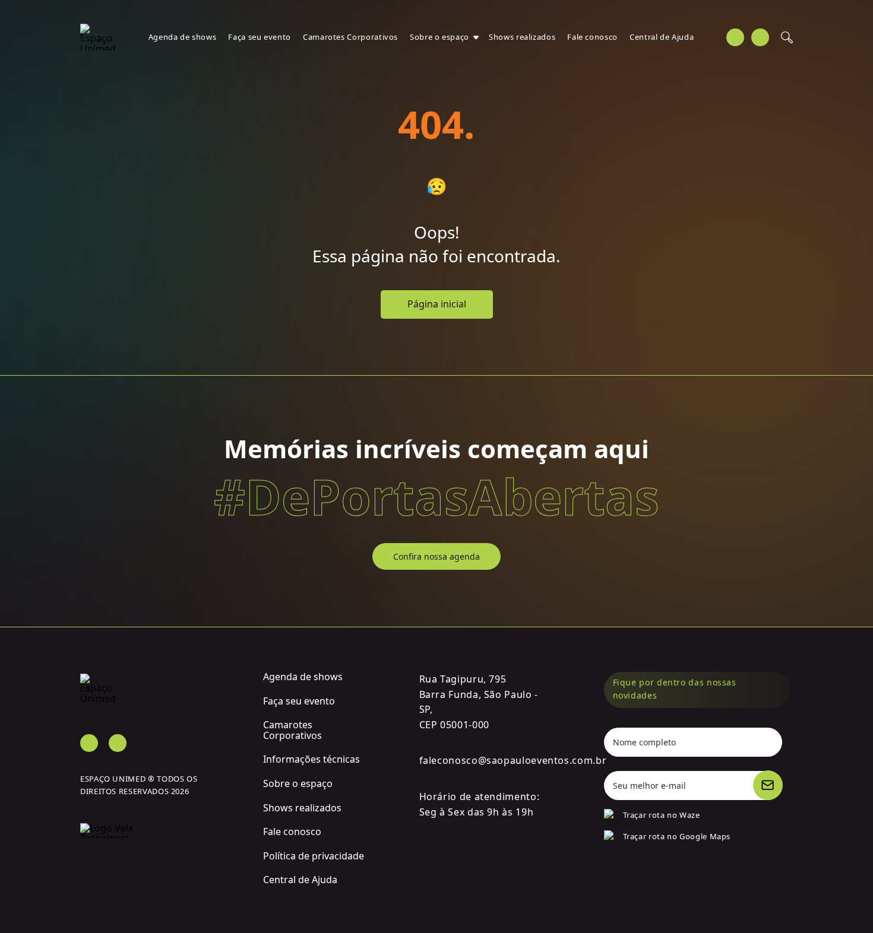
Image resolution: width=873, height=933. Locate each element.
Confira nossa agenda (436, 556)
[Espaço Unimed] (98, 37)
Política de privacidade (313, 855)
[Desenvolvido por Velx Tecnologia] (162, 823)
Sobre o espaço (439, 37)
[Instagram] (760, 37)
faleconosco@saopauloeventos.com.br (513, 760)
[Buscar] (787, 37)
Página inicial (436, 303)
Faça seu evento (259, 37)
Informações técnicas (311, 759)
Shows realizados (522, 37)
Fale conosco (592, 37)
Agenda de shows (182, 37)
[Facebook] (735, 37)
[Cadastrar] (768, 785)
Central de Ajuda (662, 37)
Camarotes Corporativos (350, 37)
